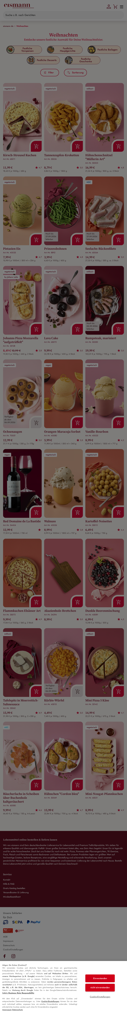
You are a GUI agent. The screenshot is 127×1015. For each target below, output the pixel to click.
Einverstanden (100, 978)
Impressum (7, 1009)
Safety (18, 993)
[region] (63, 988)
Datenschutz (17, 1009)
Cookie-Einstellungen (50, 1001)
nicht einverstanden (100, 987)
